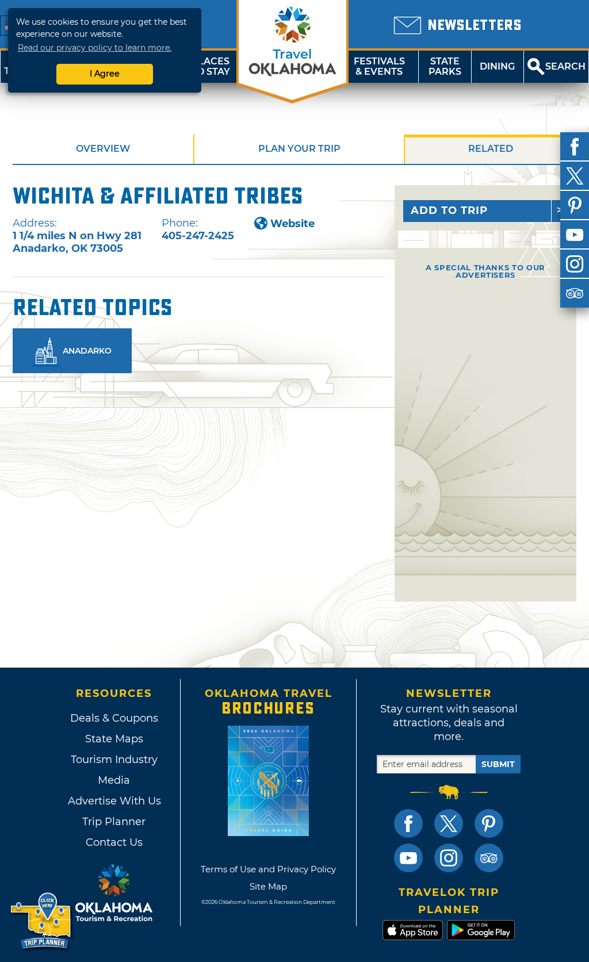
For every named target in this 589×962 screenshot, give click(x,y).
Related (490, 148)
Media (114, 780)
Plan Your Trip (299, 148)
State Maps (114, 739)
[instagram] (574, 264)
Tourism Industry (114, 759)
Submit (498, 764)
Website (292, 223)
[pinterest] (574, 205)
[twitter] (574, 176)
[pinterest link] (489, 823)
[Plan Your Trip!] (42, 921)
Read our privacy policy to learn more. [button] (94, 48)
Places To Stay (210, 66)
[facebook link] (408, 823)
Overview (103, 148)
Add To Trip (449, 210)
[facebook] (574, 146)
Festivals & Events (379, 66)
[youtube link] (408, 858)
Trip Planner (114, 821)
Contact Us (114, 842)
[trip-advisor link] (489, 858)
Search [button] (565, 66)
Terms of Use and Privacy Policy (268, 869)
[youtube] (574, 234)
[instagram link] (448, 858)
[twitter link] (448, 823)
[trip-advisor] (574, 293)
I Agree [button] (105, 73)
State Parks (445, 66)
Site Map (268, 886)
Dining (497, 66)
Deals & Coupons (114, 718)
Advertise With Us (114, 801)
